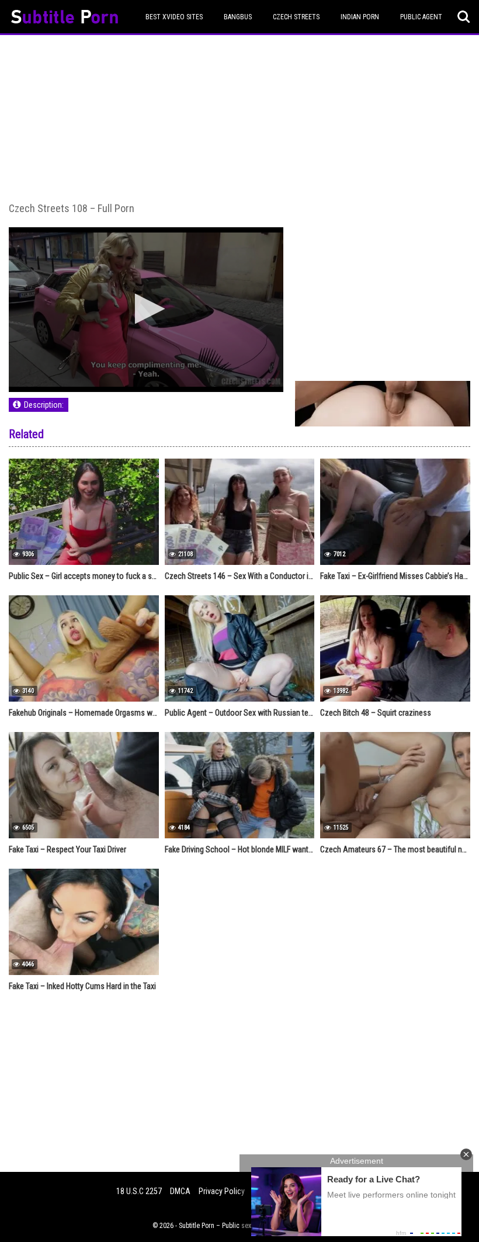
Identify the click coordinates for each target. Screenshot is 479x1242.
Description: (44, 405)
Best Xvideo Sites (174, 17)
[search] (463, 17)
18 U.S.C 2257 (139, 1191)
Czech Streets (296, 17)
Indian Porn (360, 17)
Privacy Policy (222, 1191)
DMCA (180, 1191)
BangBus (238, 17)
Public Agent (421, 17)
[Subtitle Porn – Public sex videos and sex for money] (64, 18)
